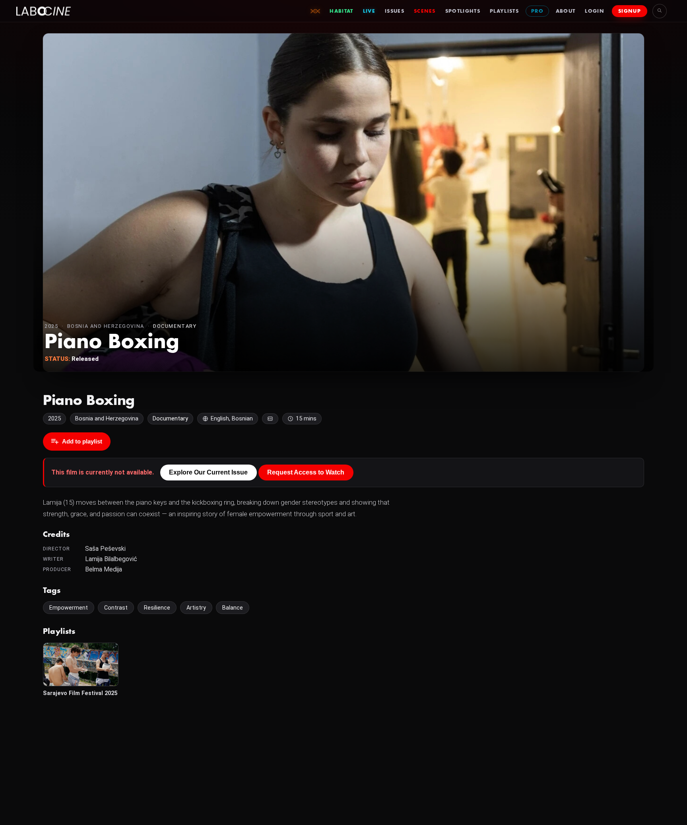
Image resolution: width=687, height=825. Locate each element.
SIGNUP (629, 11)
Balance (232, 607)
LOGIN (594, 11)
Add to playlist (82, 441)
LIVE (369, 11)
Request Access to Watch (305, 472)
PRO (537, 11)
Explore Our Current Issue (208, 472)
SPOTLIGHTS (462, 11)
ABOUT (566, 11)
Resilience (157, 607)
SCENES (425, 11)
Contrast (116, 607)
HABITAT (341, 11)
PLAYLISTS (504, 11)
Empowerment (68, 607)
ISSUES (394, 11)
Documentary (174, 326)
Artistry (196, 607)
